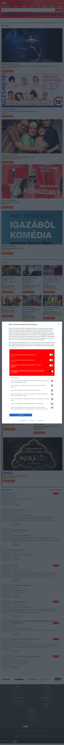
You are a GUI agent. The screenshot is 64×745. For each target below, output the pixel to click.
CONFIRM (21, 415)
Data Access (32, 420)
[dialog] (32, 372)
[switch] (51, 355)
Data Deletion (23, 420)
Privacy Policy (40, 420)
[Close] (59, 324)
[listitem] (32, 351)
